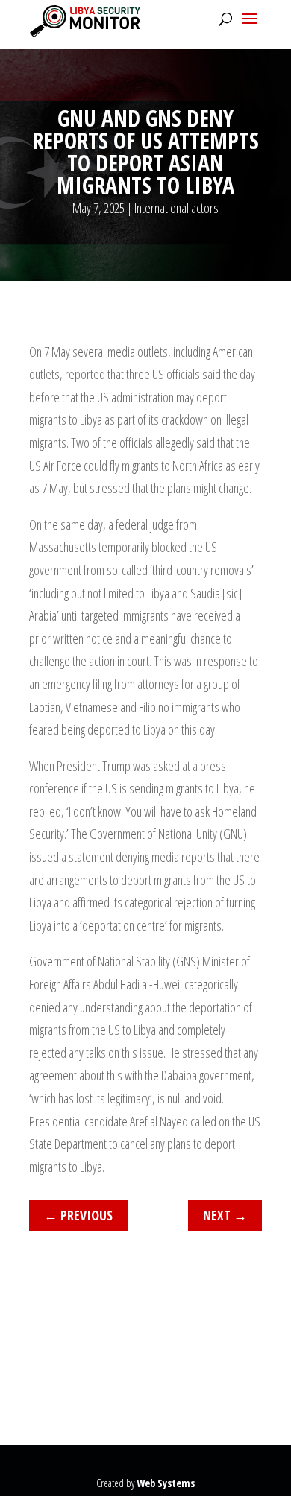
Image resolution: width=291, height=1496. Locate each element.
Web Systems (166, 1483)
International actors (176, 208)
